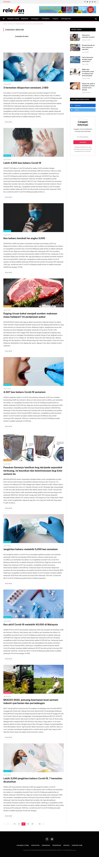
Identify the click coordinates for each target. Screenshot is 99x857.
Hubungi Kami (66, 19)
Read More (8, 122)
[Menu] (4, 18)
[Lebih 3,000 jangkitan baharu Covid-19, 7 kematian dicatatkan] (33, 757)
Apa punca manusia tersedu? (88, 36)
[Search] (96, 18)
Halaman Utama (13, 19)
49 (32, 824)
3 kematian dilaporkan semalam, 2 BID (25, 87)
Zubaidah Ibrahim (21, 36)
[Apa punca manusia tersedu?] (75, 37)
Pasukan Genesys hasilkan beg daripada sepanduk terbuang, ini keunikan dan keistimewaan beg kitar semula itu (32, 470)
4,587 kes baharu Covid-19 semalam (24, 392)
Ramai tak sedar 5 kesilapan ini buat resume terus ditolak (88, 87)
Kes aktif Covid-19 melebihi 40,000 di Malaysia (30, 624)
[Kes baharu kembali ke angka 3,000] (33, 217)
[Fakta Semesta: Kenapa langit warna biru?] (75, 59)
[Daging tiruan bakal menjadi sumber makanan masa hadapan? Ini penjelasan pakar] (33, 292)
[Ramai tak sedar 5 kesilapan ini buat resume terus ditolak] (75, 85)
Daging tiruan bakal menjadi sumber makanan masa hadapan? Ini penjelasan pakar (30, 315)
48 (28, 824)
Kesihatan (24, 19)
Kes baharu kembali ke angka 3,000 (24, 238)
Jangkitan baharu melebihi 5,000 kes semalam (30, 549)
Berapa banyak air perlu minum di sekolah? (88, 47)
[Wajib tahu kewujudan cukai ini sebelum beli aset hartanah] (75, 71)
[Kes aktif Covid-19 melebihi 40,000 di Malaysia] (33, 604)
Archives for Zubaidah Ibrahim (16, 24)
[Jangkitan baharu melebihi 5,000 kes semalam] (33, 528)
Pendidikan (46, 19)
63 (40, 824)
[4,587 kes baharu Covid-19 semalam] (33, 371)
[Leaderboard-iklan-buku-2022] (67, 13)
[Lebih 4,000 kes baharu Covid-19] (33, 142)
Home (5, 24)
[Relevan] (24, 10)
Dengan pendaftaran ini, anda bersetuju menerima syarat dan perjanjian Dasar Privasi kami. (83, 149)
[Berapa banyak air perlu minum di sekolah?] (75, 47)
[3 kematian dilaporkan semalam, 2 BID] (33, 67)
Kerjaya (55, 19)
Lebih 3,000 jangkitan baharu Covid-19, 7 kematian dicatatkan (32, 780)
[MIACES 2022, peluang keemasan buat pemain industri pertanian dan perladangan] (33, 679)
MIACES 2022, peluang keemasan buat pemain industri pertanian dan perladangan (30, 701)
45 (14, 824)
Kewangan (35, 19)
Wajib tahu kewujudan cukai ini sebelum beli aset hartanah (88, 72)
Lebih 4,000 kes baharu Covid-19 (22, 162)
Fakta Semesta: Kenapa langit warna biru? (27, 2)
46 (19, 824)
